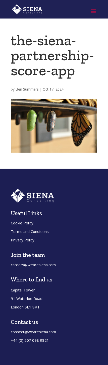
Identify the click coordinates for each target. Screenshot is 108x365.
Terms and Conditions (30, 231)
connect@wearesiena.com (33, 331)
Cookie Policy (22, 222)
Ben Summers (27, 89)
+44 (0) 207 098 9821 (30, 340)
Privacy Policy (22, 239)
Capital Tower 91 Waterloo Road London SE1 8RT (26, 298)
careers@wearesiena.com (33, 264)
